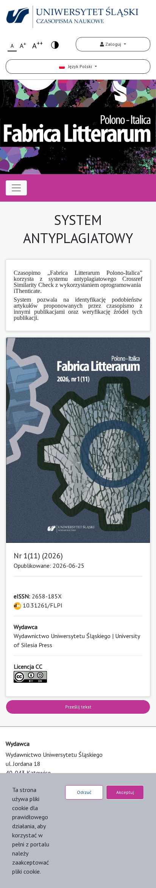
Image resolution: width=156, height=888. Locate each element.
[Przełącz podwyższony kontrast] (55, 44)
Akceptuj (125, 792)
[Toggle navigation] (16, 187)
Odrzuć (84, 792)
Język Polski (79, 66)
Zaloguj (113, 44)
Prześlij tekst (78, 707)
